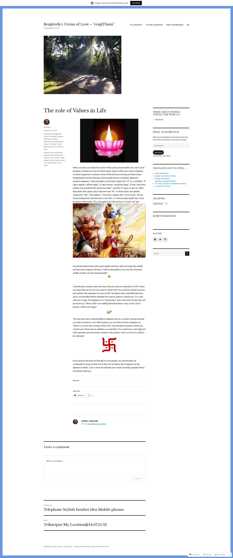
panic (52, 157)
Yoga (45, 149)
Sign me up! (158, 152)
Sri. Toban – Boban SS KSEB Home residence (171, 183)
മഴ (188, 25)
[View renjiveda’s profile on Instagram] (165, 239)
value (45, 165)
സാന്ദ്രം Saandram (154, 25)
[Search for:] (169, 253)
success (62, 160)
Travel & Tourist (55, 144)
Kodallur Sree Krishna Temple (165, 176)
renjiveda (47, 127)
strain (52, 160)
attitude (46, 152)
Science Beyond (57, 141)
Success (46, 144)
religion (46, 160)
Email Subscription (166, 132)
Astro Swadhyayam (174, 25)
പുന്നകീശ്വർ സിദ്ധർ (162, 186)
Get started (136, 3)
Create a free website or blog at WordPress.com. (91, 546)
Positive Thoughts (50, 136)
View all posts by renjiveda (96, 424)
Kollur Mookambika (162, 173)
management (57, 152)
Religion (60, 136)
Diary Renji (47, 134)
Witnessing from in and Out (53, 146)
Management (56, 134)
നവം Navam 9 (136, 25)
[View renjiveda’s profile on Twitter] (160, 239)
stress (56, 160)
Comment (137, 479)
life (51, 152)
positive (57, 157)
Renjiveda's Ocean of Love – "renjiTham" (79, 24)
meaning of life (49, 155)
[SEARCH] (187, 253)
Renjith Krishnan (164, 216)
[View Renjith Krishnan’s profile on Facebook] (155, 239)
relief (62, 157)
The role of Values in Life (52, 163)
